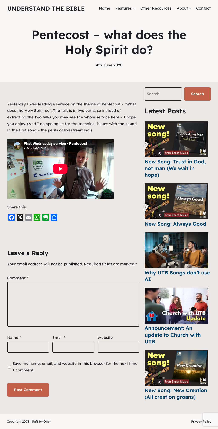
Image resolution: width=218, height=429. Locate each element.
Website (105, 337)
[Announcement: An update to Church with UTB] (176, 306)
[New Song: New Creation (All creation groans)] (176, 368)
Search (197, 93)
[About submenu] (190, 8)
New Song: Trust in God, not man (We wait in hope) (175, 168)
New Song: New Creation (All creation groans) (176, 393)
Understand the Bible (46, 8)
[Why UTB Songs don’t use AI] (176, 250)
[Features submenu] (134, 8)
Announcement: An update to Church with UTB (173, 334)
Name (14, 337)
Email (58, 337)
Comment (17, 278)
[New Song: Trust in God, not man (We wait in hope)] (176, 139)
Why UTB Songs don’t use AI (177, 275)
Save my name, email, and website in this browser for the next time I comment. (75, 367)
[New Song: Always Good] (176, 201)
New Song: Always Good (175, 224)
